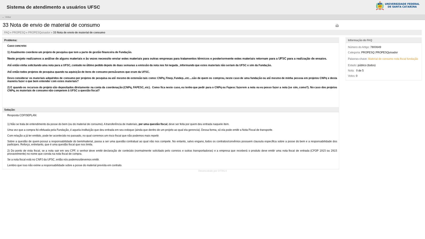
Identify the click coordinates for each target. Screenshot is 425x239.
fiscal (403, 58)
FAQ (7, 32)
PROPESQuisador (39, 32)
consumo (387, 58)
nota (396, 58)
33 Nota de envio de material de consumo (79, 32)
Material (373, 58)
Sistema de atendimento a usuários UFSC (53, 7)
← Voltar (6, 17)
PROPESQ (19, 32)
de (380, 58)
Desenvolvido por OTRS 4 (212, 171)
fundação (412, 58)
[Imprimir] (337, 27)
